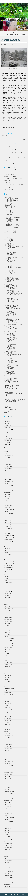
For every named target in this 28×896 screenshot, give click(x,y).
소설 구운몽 (7, 332)
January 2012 (7, 789)
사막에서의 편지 (8, 326)
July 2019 (6, 597)
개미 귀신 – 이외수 (8, 215)
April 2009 (6, 856)
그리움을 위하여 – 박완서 (10, 306)
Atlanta (6, 127)
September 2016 (8, 668)
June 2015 (6, 701)
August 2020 (7, 569)
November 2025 (8, 436)
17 (15, 155)
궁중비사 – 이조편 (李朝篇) (10, 232)
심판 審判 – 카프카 (8, 333)
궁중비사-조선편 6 (8, 239)
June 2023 (6, 496)
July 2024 (6, 470)
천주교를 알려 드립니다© (10, 409)
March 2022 (7, 528)
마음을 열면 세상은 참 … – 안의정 (11, 292)
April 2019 (6, 604)
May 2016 (6, 677)
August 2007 (7, 884)
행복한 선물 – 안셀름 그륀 (10, 377)
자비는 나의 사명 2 (8, 360)
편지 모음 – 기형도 (8, 254)
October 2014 (7, 718)
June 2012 (6, 778)
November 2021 (8, 537)
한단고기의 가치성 (8, 374)
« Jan (14, 163)
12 (21, 152)
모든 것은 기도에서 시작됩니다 (11, 200)
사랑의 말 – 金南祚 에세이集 (10, 323)
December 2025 (8, 434)
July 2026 (6, 419)
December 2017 (8, 638)
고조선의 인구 (7, 241)
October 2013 (7, 744)
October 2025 (7, 438)
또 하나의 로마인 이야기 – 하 (10, 286)
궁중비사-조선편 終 (8, 240)
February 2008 (7, 871)
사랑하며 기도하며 (8, 325)
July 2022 (6, 520)
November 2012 (8, 768)
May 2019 (6, 602)
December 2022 (8, 509)
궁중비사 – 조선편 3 (8, 236)
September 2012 (8, 772)
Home (5, 196)
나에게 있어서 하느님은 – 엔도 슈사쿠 (12, 267)
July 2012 (6, 776)
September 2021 (8, 541)
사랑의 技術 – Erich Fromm (10, 321)
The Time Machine (8, 386)
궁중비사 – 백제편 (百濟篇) (10, 229)
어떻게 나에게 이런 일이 (9, 339)
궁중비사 (6, 226)
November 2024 (8, 462)
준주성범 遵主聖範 (8, 363)
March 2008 (7, 869)
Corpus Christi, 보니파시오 (10, 180)
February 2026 (7, 429)
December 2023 (8, 485)
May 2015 (6, 703)
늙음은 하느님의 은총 (9, 280)
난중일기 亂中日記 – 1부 (9, 270)
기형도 (5, 251)
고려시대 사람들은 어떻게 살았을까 (12, 217)
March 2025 (7, 453)
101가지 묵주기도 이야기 (10, 203)
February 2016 (7, 684)
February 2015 (7, 709)
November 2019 (8, 589)
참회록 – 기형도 (7, 256)
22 (9, 157)
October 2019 (7, 591)
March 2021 (7, 554)
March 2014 (7, 733)
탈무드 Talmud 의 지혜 (9, 370)
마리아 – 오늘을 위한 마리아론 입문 (12, 291)
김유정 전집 (7, 259)
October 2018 (7, 617)
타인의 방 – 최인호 (8, 368)
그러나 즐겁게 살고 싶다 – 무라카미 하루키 (13, 246)
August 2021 (7, 544)
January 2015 (7, 712)
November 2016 (8, 664)
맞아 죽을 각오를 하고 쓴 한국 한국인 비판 (13, 293)
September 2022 (8, 516)
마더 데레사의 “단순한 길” (10, 290)
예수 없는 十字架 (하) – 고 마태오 (11, 223)
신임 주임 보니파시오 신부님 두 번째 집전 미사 (14, 178)
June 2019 (6, 600)
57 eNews (6, 405)
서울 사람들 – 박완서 (9, 312)
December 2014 (8, 714)
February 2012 (7, 787)
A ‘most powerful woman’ (10, 401)
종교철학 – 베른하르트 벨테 (10, 361)
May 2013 (6, 755)
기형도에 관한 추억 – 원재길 (10, 252)
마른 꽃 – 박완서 (8, 311)
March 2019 (7, 606)
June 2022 (6, 522)
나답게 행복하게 (8, 266)
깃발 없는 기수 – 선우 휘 (9, 260)
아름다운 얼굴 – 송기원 (9, 335)
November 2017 (8, 640)
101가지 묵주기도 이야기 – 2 (10, 205)
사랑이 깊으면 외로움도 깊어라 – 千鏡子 (13, 324)
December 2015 (8, 688)
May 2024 (6, 475)
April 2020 (6, 578)
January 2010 (7, 841)
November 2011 (8, 793)
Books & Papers (8, 197)
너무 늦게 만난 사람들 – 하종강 (11, 278)
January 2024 (7, 483)
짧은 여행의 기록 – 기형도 (10, 253)
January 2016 (7, 686)
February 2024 (7, 481)
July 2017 (6, 649)
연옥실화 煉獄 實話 (8, 340)
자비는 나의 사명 (8, 352)
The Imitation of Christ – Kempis (11, 385)
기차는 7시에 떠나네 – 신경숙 (10, 250)
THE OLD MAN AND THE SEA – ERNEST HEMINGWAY (13, 394)
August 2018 (7, 621)
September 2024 (8, 466)
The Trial (6, 387)
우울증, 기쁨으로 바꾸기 (9, 348)
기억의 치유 (7, 249)
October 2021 (7, 539)
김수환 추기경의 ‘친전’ (9, 258)
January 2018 (7, 636)
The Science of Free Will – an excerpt (12, 395)
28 (6, 160)
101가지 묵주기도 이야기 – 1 (10, 204)
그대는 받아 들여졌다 (9, 244)
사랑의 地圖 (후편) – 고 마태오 (11, 220)
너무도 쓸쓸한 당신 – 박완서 (10, 310)
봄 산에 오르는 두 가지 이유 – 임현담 (12, 319)
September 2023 (8, 490)
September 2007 (8, 882)
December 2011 (8, 791)
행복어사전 (6, 375)
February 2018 (7, 634)
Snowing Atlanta (21, 34)
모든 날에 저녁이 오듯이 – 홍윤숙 (11, 296)
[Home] (3, 34)
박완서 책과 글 (7, 300)
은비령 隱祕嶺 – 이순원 (9, 350)
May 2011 (6, 806)
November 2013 (8, 742)
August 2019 (7, 595)
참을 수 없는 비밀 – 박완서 (10, 314)
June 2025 (6, 447)
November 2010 (8, 819)
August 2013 (7, 748)
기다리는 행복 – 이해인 (9, 247)
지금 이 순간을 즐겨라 (9, 202)
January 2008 (7, 873)
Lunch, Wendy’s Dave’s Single (11, 169)
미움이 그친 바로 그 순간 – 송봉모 (11, 299)
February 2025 (7, 455)
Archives (6, 402)
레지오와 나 (7, 408)
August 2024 (7, 468)
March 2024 (7, 479)
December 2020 (8, 561)
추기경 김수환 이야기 (9, 366)
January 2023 (7, 507)
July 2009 (6, 849)
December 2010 (8, 817)
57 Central (6, 404)
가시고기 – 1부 (7, 210)
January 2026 (7, 432)
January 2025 (7, 457)
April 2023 (6, 501)
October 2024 (7, 464)
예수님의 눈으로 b (8, 358)
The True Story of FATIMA (10, 398)
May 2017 (6, 653)
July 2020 (6, 572)
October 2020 (7, 565)
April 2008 (6, 867)
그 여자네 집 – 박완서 (9, 307)
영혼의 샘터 (7, 341)
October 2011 (7, 796)
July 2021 (6, 546)
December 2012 (8, 765)
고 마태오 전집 (7, 218)
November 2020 (8, 563)
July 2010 (6, 828)
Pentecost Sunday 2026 (9, 189)
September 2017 (8, 645)
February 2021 (7, 556)
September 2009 (8, 847)
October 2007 (7, 880)
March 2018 (7, 632)
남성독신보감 (7, 276)
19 (21, 155)
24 (15, 157)
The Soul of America (9, 397)
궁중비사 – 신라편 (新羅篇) (10, 230)
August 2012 (7, 774)
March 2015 (7, 707)
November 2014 (8, 716)
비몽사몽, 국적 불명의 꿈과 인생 (11, 174)
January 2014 (7, 737)
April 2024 (6, 477)
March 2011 (7, 811)
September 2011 (8, 798)
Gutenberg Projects (8, 380)
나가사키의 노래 (8, 265)
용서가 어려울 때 (8, 346)
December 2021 (8, 535)
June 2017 (6, 651)
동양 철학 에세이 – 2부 (9, 283)
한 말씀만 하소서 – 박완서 (10, 316)
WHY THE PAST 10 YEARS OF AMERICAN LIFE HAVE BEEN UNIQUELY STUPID (14, 400)
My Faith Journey (8, 407)
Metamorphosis (8, 382)
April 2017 (6, 656)
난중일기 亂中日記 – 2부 (9, 271)
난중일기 (6, 269)
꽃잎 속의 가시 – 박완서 (9, 301)
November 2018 (8, 615)
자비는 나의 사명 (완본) (9, 353)
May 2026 (6, 423)
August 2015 (7, 697)
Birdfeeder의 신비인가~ (9, 182)
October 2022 (7, 513)
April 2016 (6, 679)
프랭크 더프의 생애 (8, 372)
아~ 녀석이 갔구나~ (8, 172)
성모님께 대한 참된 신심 (9, 330)
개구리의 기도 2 (7, 213)
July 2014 (6, 724)
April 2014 (6, 731)
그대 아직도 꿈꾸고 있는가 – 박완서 (12, 305)
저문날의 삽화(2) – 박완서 (10, 313)
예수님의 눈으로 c (8, 359)
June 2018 (6, 625)
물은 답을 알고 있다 (8, 298)
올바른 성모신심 (8, 345)
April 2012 (6, 783)
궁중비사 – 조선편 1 (8, 233)
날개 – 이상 (6, 274)
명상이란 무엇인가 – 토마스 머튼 (11, 294)
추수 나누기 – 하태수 (9, 367)
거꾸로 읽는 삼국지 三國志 (10, 216)
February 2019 (7, 608)
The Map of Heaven (9, 392)
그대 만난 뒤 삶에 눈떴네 (9, 243)
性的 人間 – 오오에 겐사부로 (10, 209)
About (5, 412)
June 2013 (6, 752)
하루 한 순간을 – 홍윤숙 (9, 373)
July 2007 (6, 886)
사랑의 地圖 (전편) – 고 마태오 (11, 219)
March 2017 (7, 658)
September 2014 (8, 720)
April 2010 (6, 834)
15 (9, 155)
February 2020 (7, 582)
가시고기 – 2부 (7, 211)
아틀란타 (12, 127)
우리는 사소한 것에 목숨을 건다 (11, 198)
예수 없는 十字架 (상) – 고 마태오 (11, 222)
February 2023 (7, 505)
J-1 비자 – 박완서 (8, 318)
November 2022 (8, 511)
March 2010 (7, 836)
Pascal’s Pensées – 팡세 (9, 384)
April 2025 (6, 451)
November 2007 (8, 877)
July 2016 (6, 673)
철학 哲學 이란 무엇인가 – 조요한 (11, 365)
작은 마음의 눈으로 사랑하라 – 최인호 (12, 354)
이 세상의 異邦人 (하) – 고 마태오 (11, 225)
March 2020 (7, 580)
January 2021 (7, 559)
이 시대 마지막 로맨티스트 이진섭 (11, 351)
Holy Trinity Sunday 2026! (10, 187)
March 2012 (7, 785)
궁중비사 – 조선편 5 (8, 238)
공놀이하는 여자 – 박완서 (10, 303)
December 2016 (8, 662)
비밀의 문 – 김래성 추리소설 (10, 320)
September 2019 (8, 593)
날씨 (9, 127)
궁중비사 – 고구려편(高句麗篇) (11, 227)
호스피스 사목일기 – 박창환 (10, 378)
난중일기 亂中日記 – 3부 (9, 272)
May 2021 (6, 550)
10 (15, 152)
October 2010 (7, 821)
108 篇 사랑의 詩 (8, 207)
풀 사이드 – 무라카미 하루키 (10, 371)
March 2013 (7, 759)
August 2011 (7, 800)
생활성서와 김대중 (8, 379)
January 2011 (7, 815)
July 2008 (6, 862)
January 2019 (7, 610)
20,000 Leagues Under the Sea (11, 381)
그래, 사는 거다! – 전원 (9, 245)
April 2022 (6, 526)
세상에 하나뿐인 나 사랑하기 (10, 331)
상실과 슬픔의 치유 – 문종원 (10, 328)
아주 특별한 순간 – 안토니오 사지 (11, 338)
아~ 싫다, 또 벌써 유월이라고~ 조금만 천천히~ (14, 185)
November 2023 (8, 488)
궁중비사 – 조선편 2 (8, 234)
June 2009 (6, 852)
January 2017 (7, 660)
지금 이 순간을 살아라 (9, 199)
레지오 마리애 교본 (8, 287)
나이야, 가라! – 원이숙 (9, 273)
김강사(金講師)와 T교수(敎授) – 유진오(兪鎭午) (14, 257)
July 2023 (6, 494)
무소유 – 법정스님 (8, 297)
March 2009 (7, 858)
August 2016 (7, 671)
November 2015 (8, 690)
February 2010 (7, 839)
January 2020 (7, 585)
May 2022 (6, 524)
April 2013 (6, 757)
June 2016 (6, 675)
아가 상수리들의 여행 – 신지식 (11, 334)
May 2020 (6, 576)
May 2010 (6, 832)
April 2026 (6, 425)
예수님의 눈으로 (8, 342)
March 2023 (7, 503)
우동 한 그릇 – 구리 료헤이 (10, 347)
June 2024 (6, 472)
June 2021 (6, 548)
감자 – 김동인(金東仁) (9, 212)
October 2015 (7, 692)
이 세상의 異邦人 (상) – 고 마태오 (11, 224)
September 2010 (8, 824)
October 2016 (7, 666)
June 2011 (6, 804)
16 (12, 155)
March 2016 (7, 681)
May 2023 (6, 498)
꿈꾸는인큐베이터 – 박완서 (10, 304)
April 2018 (6, 630)
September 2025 (8, 440)
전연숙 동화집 (7, 355)
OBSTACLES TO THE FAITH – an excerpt (13, 389)
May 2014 (6, 729)
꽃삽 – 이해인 (7, 264)
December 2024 (8, 460)
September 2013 (8, 746)
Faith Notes (7, 406)
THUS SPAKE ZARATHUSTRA (10, 388)
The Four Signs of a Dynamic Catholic (13, 391)
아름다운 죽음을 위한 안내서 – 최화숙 (12, 337)
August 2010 (7, 826)
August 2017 (7, 647)
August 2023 (7, 492)
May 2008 (6, 864)
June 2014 (6, 727)
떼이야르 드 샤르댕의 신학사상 (11, 284)
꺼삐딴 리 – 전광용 (8, 262)
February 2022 (7, 531)
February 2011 (7, 813)
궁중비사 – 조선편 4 (8, 237)
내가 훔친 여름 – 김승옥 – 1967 (11, 277)
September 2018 (8, 619)
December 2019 (8, 587)
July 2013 (6, 750)
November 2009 (8, 845)
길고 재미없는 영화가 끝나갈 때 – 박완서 (13, 308)
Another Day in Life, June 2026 (11, 176)
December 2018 (8, 613)
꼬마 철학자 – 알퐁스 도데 (10, 263)
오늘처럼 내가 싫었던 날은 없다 (11, 344)
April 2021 (6, 552)
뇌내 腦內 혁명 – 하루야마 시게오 (11, 279)
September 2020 (8, 567)
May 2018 (6, 628)
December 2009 (8, 843)
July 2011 (6, 802)
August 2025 (7, 442)
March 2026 (7, 427)
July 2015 (6, 699)
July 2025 (6, 444)
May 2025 (6, 449)
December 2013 (8, 740)
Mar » (17, 163)
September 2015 (8, 694)
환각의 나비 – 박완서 (9, 317)
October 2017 (7, 643)
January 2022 (7, 533)
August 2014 (7, 722)
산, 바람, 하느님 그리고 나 (10, 327)
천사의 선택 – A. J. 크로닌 (10, 364)
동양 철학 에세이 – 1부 (9, 281)
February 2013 (7, 761)
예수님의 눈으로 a (8, 357)
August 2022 (7, 518)
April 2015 (6, 705)
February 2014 (7, 735)
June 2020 (6, 574)
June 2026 (6, 421)
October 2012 (7, 770)
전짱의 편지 (7, 411)
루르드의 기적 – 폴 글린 (9, 288)
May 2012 (6, 781)
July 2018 (6, 623)
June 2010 (6, 830)
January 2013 (7, 763)
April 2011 (6, 809)
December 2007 (8, 875)
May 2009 (6, 854)
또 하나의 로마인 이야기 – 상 (10, 285)
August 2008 (7, 860)
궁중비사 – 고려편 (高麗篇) (10, 231)
